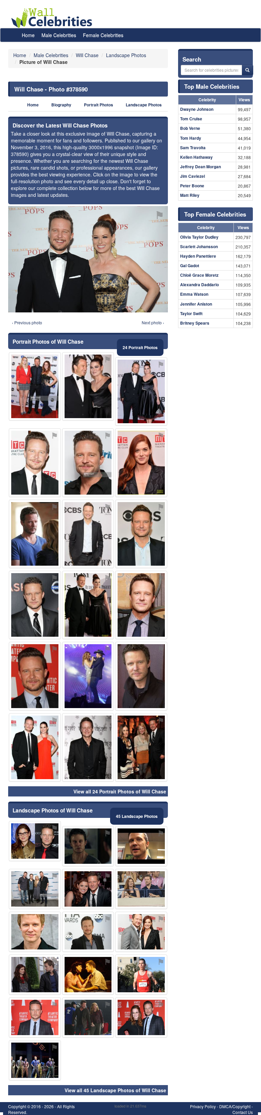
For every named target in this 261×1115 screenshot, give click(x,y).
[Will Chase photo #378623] (88, 676)
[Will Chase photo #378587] (88, 932)
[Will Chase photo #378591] (141, 932)
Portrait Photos (98, 105)
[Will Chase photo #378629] (141, 462)
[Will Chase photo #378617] (35, 975)
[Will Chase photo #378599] (88, 889)
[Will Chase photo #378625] (35, 932)
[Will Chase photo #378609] (88, 1017)
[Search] (247, 70)
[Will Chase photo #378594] (35, 747)
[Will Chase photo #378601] (88, 386)
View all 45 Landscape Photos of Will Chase (115, 1090)
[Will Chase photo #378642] (141, 605)
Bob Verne (190, 128)
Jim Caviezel (192, 176)
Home (28, 35)
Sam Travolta (193, 147)
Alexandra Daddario (199, 284)
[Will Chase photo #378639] (141, 1017)
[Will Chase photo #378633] (141, 889)
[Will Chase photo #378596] (88, 747)
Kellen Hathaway (196, 157)
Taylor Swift (191, 313)
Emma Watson (194, 294)
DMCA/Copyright (234, 1106)
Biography (61, 105)
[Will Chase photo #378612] (35, 841)
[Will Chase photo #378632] (88, 605)
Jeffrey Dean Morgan (200, 167)
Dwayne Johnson (196, 109)
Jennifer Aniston (196, 304)
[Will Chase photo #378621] (88, 846)
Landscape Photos (144, 105)
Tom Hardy (190, 138)
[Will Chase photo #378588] (141, 534)
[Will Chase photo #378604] (141, 747)
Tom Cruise (191, 119)
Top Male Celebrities (211, 86)
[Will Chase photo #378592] (141, 391)
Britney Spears (194, 323)
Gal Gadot (189, 265)
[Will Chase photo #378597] (35, 1017)
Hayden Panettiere (198, 256)
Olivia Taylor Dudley (199, 237)
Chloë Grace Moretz (199, 275)
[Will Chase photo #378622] (88, 975)
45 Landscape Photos (137, 816)
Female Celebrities (103, 35)
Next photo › (153, 322)
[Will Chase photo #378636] (35, 386)
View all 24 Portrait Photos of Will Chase (119, 791)
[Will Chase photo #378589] (141, 676)
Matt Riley (189, 195)
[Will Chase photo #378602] (35, 462)
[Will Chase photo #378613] (88, 534)
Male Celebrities (58, 35)
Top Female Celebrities (215, 214)
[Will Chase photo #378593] (88, 462)
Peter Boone (192, 186)
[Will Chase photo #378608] (35, 676)
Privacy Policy (203, 1106)
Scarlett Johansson (199, 246)
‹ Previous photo (27, 322)
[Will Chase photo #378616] (141, 975)
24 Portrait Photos (140, 347)
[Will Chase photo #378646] (35, 534)
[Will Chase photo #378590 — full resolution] (88, 259)
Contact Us (242, 1112)
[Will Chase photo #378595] (35, 605)
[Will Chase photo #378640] (35, 1060)
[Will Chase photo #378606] (35, 889)
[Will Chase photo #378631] (141, 846)
